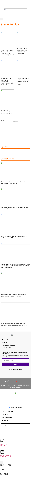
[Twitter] (20, 152)
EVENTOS (5, 456)
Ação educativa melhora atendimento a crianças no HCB (7, 112)
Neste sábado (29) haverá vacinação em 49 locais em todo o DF (14, 237)
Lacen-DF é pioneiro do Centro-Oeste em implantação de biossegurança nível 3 (7, 53)
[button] (1, 19)
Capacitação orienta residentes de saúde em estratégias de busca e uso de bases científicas (23, 81)
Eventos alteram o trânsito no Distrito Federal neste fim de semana (14, 208)
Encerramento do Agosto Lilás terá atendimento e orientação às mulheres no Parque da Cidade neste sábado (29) (15, 265)
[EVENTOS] (2, 452)
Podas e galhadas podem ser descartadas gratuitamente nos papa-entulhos (13, 295)
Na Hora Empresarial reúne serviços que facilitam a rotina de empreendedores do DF (14, 324)
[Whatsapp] (8, 374)
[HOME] (2, 441)
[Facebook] (15, 152)
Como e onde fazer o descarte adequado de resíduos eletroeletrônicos (14, 182)
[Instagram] (11, 152)
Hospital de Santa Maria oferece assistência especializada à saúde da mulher (7, 81)
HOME (3, 445)
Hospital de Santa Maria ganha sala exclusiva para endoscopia (22, 51)
